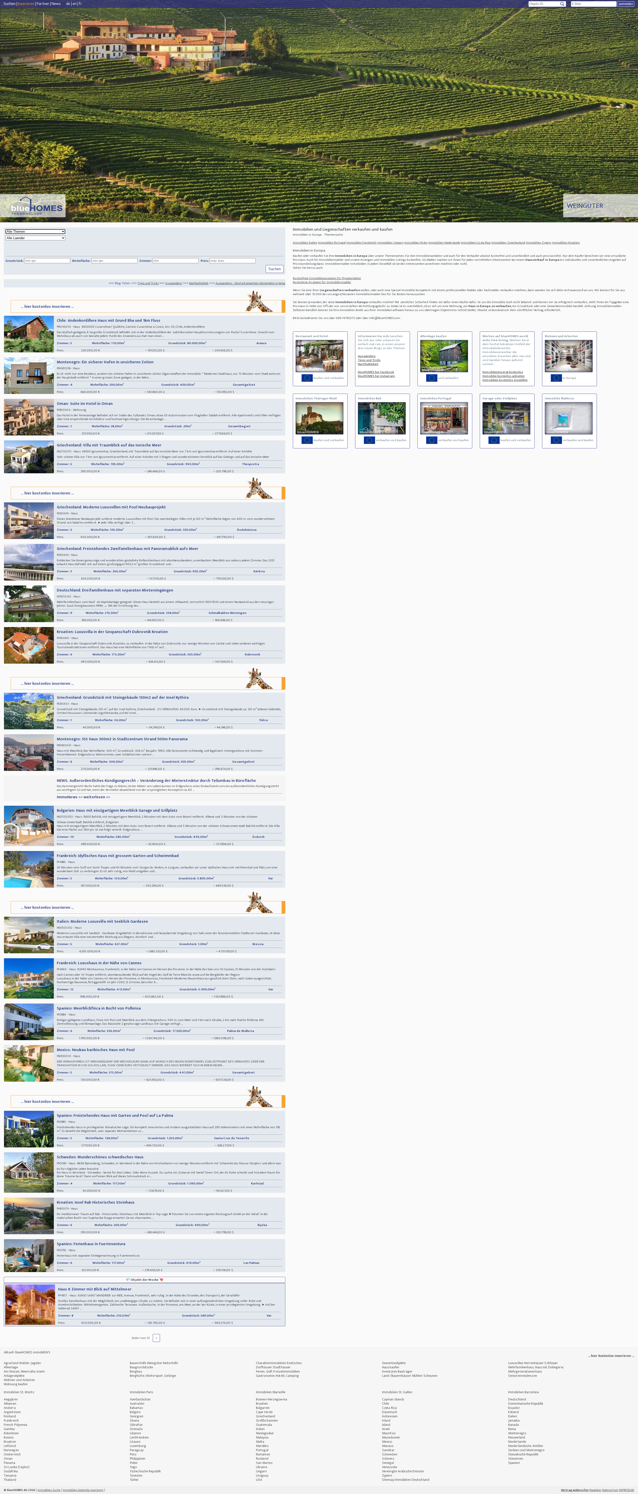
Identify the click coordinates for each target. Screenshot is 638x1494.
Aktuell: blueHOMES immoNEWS (27, 1352)
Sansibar (388, 1450)
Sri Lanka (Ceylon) (17, 1467)
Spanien (514, 1463)
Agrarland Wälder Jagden (22, 1363)
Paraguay (137, 1450)
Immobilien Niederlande (444, 242)
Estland (513, 1412)
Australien (137, 1403)
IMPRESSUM (626, 1490)
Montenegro (517, 1433)
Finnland (10, 1416)
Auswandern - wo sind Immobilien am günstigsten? (236, 283)
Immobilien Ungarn (390, 242)
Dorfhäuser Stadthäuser (273, 1367)
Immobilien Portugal (332, 242)
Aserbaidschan (140, 1399)
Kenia (512, 1429)
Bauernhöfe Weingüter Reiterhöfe (154, 1363)
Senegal (388, 1463)
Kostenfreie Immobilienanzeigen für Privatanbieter (327, 278)
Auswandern (79, 283)
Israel (386, 1429)
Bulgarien (263, 1408)
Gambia (9, 1429)
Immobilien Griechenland (508, 242)
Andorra (10, 1408)
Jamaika (514, 1420)
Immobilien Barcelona (523, 1392)
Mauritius (389, 1433)
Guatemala (264, 1425)
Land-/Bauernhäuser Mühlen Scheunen (409, 1376)
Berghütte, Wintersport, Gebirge (153, 1376)
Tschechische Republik (145, 1471)
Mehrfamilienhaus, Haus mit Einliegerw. (536, 1367)
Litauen (135, 1441)
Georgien (136, 1416)
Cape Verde (264, 1412)
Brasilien (262, 1403)
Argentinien (12, 1412)
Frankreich (11, 1420)
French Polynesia (15, 1425)
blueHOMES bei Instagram (376, 376)
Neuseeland (516, 1437)
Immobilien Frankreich (361, 242)
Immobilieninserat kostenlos (502, 372)
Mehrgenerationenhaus (525, 1371)
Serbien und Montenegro (526, 1450)
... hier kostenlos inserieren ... (47, 306)
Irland (386, 1420)
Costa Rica (389, 1408)
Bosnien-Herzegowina (271, 1399)
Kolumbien (11, 1433)
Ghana (134, 1420)
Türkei (134, 1480)
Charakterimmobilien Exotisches (279, 1363)
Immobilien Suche (49, 1490)
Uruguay (262, 1475)
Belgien (135, 1412)
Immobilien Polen (416, 242)
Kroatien (10, 1441)
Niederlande (517, 1441)
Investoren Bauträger (397, 1371)
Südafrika (11, 1471)
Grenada (136, 1429)
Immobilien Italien (305, 242)
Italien (512, 1416)
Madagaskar (265, 1433)
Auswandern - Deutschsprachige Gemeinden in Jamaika (158, 283)
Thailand (10, 1480)
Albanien (10, 1403)
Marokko (262, 1446)
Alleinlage (11, 1367)
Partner (43, 3)
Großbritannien (267, 1420)
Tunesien (136, 1475)
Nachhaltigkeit (104, 283)
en (75, 3)
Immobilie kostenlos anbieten (503, 376)
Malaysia (262, 1437)
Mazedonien (391, 1437)
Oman (8, 1458)
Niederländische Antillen (525, 1446)
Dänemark (389, 1412)
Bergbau (136, 1371)
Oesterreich (12, 1454)
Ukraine (261, 1467)
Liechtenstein (139, 1437)
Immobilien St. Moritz (19, 1392)
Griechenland (265, 1416)
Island (386, 1425)
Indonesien (390, 1416)
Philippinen (137, 1458)
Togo (133, 1467)
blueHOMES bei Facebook (376, 372)
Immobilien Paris (141, 1392)
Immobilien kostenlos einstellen (505, 380)
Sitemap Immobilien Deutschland (405, 1480)
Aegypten (11, 1399)
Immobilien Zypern (539, 242)
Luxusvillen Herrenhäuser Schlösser (533, 1363)
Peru (133, 1454)
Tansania (10, 1475)
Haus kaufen (390, 1367)
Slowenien (515, 1458)
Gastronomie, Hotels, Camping (277, 1376)
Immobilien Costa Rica (475, 242)
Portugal (262, 1450)
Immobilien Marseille (270, 1392)
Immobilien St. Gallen (397, 1392)
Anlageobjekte (14, 1376)
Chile (385, 1403)
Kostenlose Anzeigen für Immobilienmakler (322, 282)
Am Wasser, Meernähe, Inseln (24, 1371)
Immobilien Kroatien (566, 242)
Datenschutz (610, 1490)
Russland (262, 1458)
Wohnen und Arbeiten (19, 1380)
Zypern (387, 1475)
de (68, 3)
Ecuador (514, 1408)
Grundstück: (14, 261)
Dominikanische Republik (525, 1403)
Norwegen (11, 1450)
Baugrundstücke (141, 1367)
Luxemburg (138, 1446)
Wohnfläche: (81, 261)
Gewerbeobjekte (394, 1363)
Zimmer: (145, 261)
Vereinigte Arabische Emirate (403, 1471)
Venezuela (389, 1467)
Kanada (513, 1425)
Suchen (10, 3)
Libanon (135, 1433)
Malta (260, 1441)
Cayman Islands (393, 1399)
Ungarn (261, 1471)
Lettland (10, 1446)
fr (80, 3)
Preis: (205, 261)
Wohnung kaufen (16, 1384)
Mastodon (595, 1490)
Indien (260, 1429)
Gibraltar (136, 1425)
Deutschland (517, 1399)
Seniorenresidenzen (522, 1376)
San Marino (264, 1463)
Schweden (389, 1454)
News (56, 3)
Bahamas (136, 1408)
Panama (9, 1463)
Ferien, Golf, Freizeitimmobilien (278, 1371)
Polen (134, 1463)
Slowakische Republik (523, 1454)
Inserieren (26, 3)
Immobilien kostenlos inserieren (83, 1490)
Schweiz (388, 1458)
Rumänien (263, 1454)
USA (259, 1480)
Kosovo (9, 1437)
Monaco (388, 1446)
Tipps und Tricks (54, 283)
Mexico (387, 1441)
